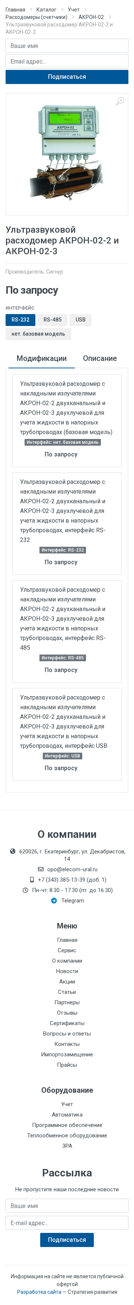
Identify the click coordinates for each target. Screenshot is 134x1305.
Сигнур (54, 272)
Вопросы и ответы (67, 1033)
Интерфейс (20, 308)
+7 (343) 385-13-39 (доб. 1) (72, 879)
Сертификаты (67, 1023)
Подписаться (67, 76)
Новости (67, 971)
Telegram (72, 900)
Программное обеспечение (67, 1125)
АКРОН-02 (91, 17)
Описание (100, 358)
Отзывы (67, 1013)
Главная (15, 10)
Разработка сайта (39, 1292)
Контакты (67, 1044)
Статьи (67, 992)
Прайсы (67, 1065)
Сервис (67, 950)
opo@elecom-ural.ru (72, 869)
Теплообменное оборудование (67, 1135)
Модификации (42, 358)
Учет (74, 10)
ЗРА (67, 1146)
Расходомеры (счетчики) (36, 17)
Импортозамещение (67, 1054)
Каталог (46, 10)
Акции (67, 981)
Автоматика (67, 1114)
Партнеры (67, 1002)
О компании (67, 960)
